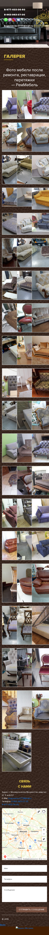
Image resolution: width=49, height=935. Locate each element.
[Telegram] (22, 19)
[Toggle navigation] (7, 40)
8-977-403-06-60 (10, 804)
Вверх (2, 925)
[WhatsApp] (6, 19)
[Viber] (10, 19)
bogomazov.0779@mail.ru (19, 798)
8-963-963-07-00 (19, 801)
